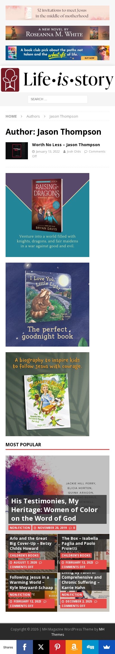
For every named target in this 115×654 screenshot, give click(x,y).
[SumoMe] (107, 647)
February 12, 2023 (79, 562)
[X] (41, 647)
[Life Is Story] (57, 89)
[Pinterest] (57, 647)
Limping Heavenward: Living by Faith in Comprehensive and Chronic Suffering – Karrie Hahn (83, 577)
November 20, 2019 (52, 528)
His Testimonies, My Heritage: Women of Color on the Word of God (54, 509)
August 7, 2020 (25, 562)
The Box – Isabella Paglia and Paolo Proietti (80, 543)
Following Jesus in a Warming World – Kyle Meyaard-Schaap (31, 582)
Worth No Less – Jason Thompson (66, 144)
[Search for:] (58, 99)
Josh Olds (74, 151)
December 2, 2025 (79, 601)
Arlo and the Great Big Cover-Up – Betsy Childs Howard (31, 543)
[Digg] (90, 647)
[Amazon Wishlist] (74, 647)
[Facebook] (24, 647)
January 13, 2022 (48, 151)
